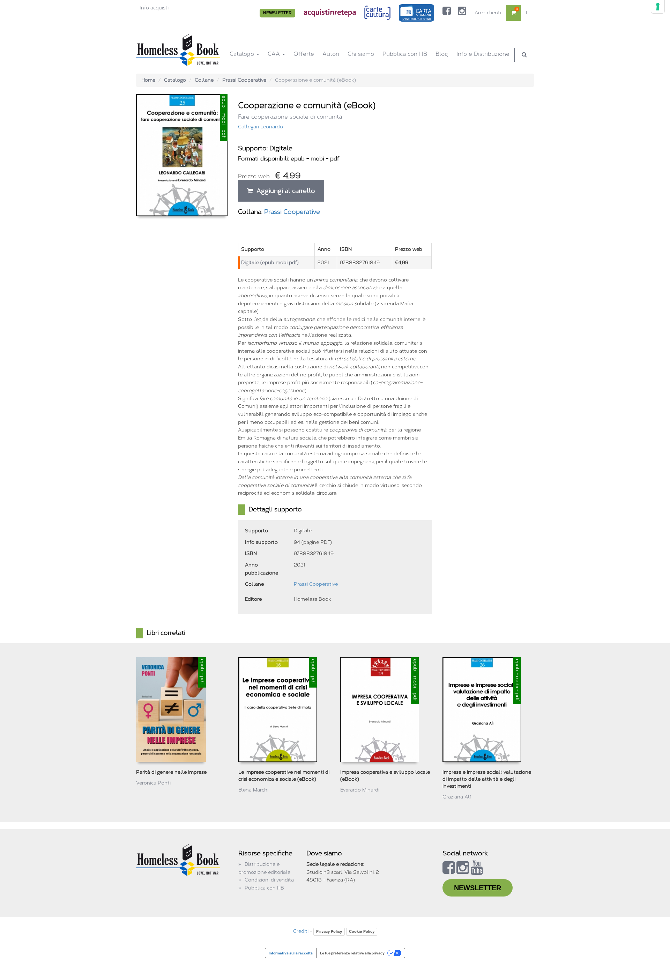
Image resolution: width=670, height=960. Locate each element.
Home (148, 80)
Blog (442, 54)
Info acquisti (154, 8)
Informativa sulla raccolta (291, 953)
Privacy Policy (329, 931)
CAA (275, 54)
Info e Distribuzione (482, 54)
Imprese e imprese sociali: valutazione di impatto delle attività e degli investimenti (486, 779)
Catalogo (243, 54)
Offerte (303, 54)
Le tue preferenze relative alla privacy (352, 953)
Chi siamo (361, 54)
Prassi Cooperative (244, 80)
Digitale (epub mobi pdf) (270, 262)
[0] (513, 13)
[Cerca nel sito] (524, 55)
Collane (204, 80)
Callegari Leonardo (260, 127)
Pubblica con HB (404, 54)
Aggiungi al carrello (284, 191)
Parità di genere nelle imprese (171, 772)
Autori (330, 54)
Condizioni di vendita (269, 880)
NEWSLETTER (277, 12)
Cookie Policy (361, 931)
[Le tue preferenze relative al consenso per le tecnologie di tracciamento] (657, 6)
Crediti (300, 931)
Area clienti (488, 13)
